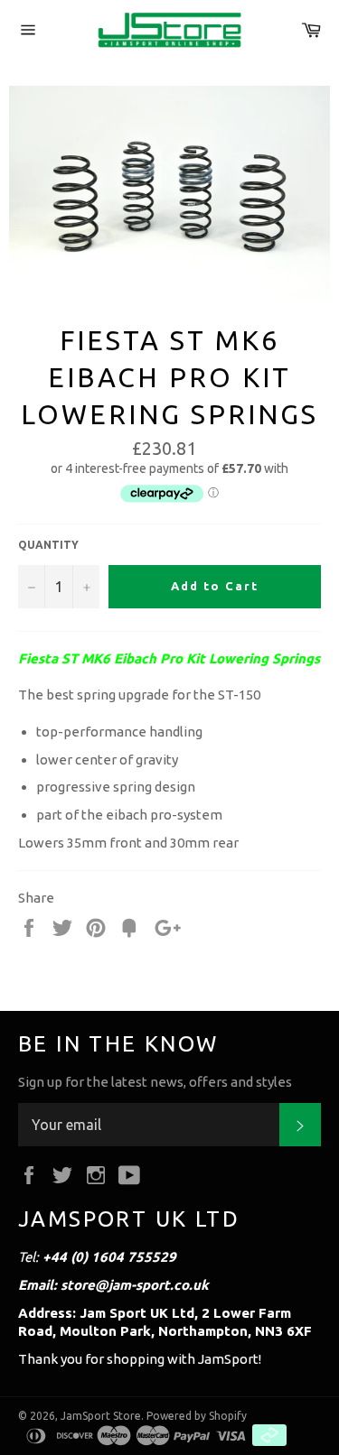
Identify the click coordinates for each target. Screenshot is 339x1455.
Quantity (48, 545)
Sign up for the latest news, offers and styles (155, 1081)
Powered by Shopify (196, 1416)
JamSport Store (101, 1416)
